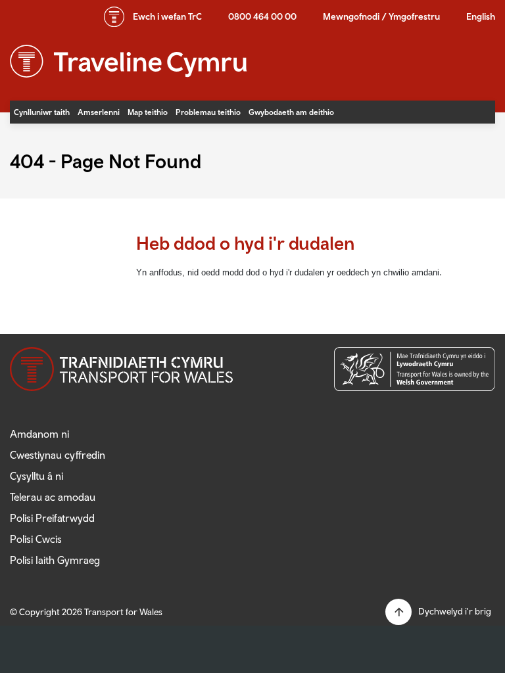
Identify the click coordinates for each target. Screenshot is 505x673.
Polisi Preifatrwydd (52, 518)
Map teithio (148, 112)
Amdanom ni (39, 434)
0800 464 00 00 (262, 16)
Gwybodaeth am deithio (291, 112)
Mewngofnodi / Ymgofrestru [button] (381, 16)
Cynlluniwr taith (42, 112)
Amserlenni (99, 112)
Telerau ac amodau (52, 497)
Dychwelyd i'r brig (454, 611)
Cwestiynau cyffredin (57, 455)
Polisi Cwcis (36, 539)
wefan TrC (167, 16)
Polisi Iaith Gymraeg (55, 560)
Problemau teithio (208, 112)
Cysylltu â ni (36, 476)
